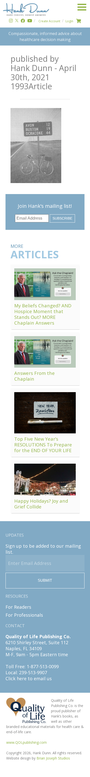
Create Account (49, 21)
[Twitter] (16, 21)
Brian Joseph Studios (53, 758)
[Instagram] (11, 21)
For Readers (18, 607)
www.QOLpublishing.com (26, 742)
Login (69, 21)
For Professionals (24, 615)
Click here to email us (29, 678)
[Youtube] (29, 21)
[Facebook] (23, 21)
